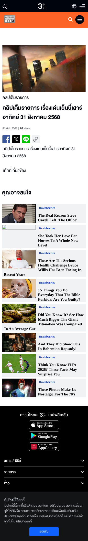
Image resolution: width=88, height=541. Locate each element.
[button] (23, 68)
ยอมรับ (44, 531)
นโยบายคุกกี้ (24, 521)
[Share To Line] (26, 139)
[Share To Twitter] (16, 139)
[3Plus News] (13, 20)
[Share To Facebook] (6, 139)
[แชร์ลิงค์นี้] (36, 139)
